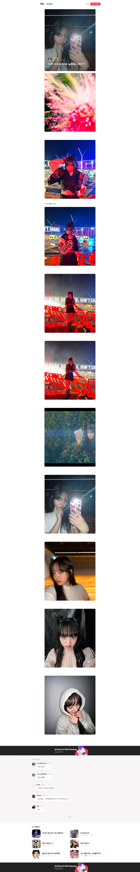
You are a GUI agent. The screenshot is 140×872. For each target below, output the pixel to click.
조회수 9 (49, 835)
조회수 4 (90, 855)
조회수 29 (50, 845)
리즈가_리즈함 (84, 835)
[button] (87, 3)
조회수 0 (92, 835)
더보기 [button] (69, 817)
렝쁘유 (44, 855)
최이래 (44, 845)
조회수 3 (49, 855)
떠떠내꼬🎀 (83, 855)
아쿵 (81, 845)
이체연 (44, 835)
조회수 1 (86, 845)
